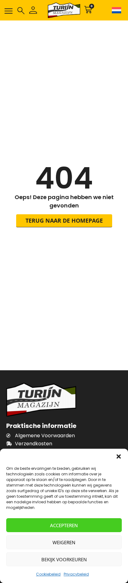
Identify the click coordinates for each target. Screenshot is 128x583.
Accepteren (64, 525)
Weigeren (64, 542)
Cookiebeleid (48, 574)
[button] (119, 456)
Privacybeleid (76, 574)
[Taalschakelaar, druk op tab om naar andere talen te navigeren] (116, 10)
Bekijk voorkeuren (64, 559)
